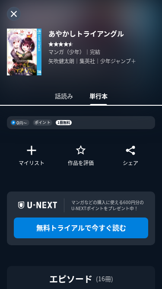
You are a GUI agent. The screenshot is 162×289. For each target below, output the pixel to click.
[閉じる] (14, 14)
